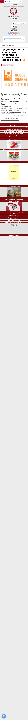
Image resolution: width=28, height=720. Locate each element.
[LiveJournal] (15, 118)
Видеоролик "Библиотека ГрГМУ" (14, 217)
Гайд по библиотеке (14, 215)
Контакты (14, 124)
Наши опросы (14, 218)
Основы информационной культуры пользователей (14, 212)
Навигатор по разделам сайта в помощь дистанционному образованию (14, 198)
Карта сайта (14, 4)
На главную (14, 6)
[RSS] (24, 60)
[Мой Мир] (13, 118)
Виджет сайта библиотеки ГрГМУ (14, 222)
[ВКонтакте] (9, 118)
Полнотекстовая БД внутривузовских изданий (14, 128)
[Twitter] (10, 118)
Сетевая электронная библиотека (14, 133)
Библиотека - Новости (7, 45)
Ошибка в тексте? (14, 235)
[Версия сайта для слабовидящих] (19, 24)
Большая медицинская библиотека (14, 131)
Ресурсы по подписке (14, 135)
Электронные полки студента (14, 129)
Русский (8, 1)
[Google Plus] (16, 118)
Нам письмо (21, 6)
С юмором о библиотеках (14, 220)
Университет (7, 6)
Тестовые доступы (14, 136)
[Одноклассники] (12, 118)
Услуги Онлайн (14, 125)
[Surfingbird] (18, 118)
